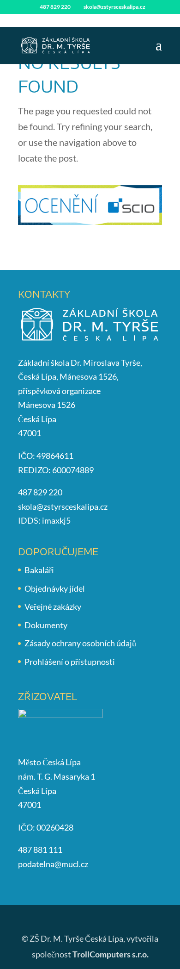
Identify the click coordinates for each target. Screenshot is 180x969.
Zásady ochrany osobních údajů (80, 643)
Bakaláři (39, 570)
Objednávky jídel (54, 588)
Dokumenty (45, 625)
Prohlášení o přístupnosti (69, 661)
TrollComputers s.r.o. (110, 954)
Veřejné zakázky (52, 606)
